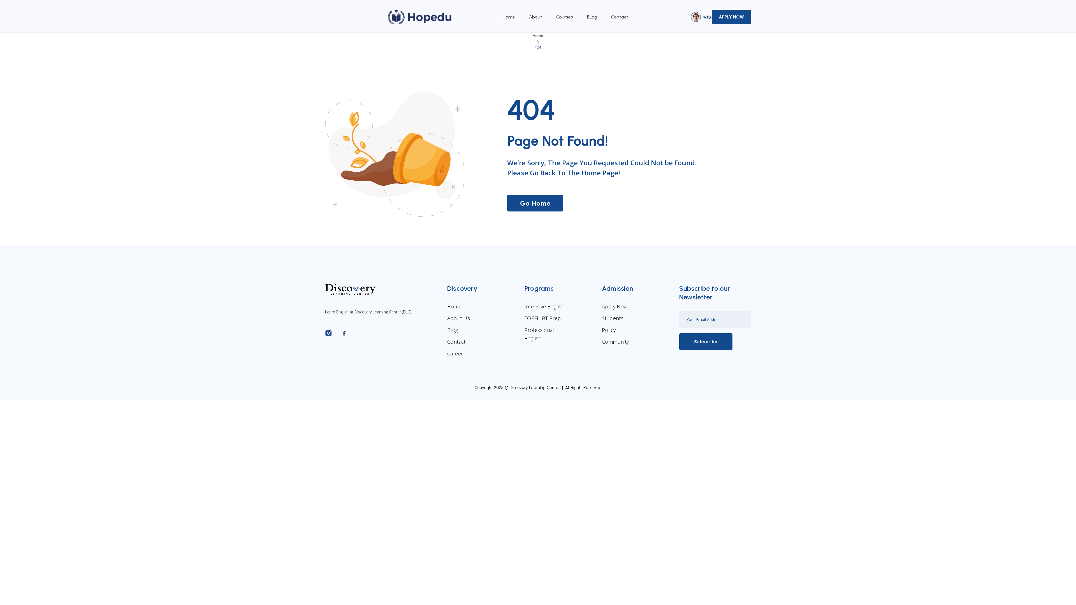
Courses (564, 17)
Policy (609, 330)
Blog (452, 330)
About (535, 17)
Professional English (539, 334)
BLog (592, 17)
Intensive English (545, 306)
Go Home (535, 203)
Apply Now (615, 306)
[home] (420, 17)
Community (615, 341)
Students (612, 318)
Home (509, 17)
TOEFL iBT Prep (543, 318)
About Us (458, 318)
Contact (619, 17)
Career (455, 353)
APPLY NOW (731, 17)
